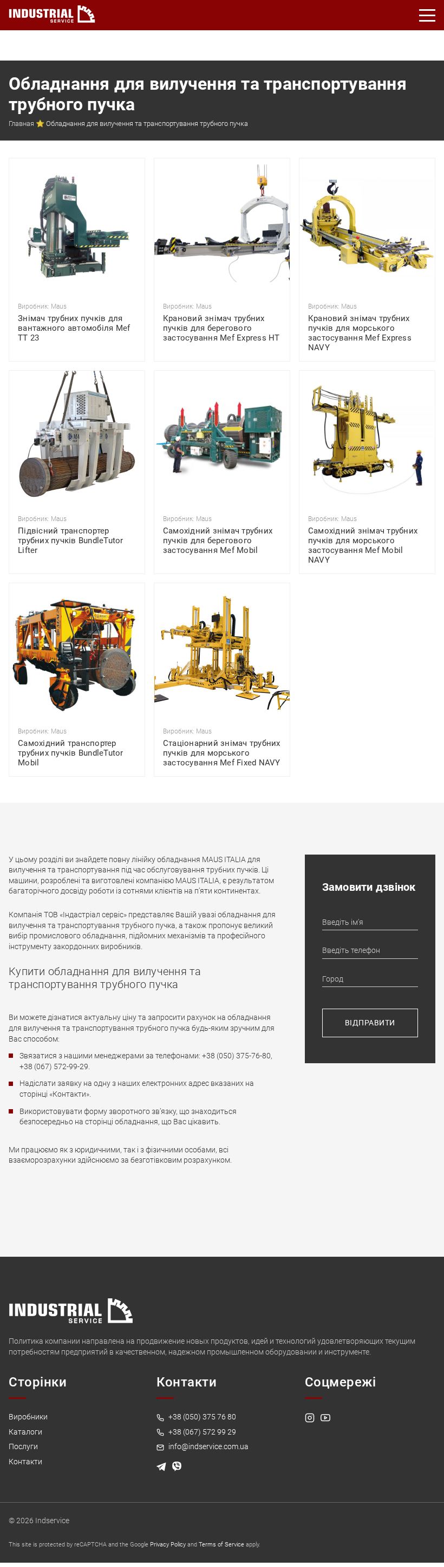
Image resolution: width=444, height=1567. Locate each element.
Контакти (25, 1461)
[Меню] (428, 15)
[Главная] (52, 12)
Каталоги (25, 1432)
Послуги (23, 1446)
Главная (21, 123)
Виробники (28, 1416)
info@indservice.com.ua (208, 1446)
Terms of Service (221, 1544)
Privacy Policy (168, 1544)
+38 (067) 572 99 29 (201, 1432)
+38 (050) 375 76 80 (201, 1416)
